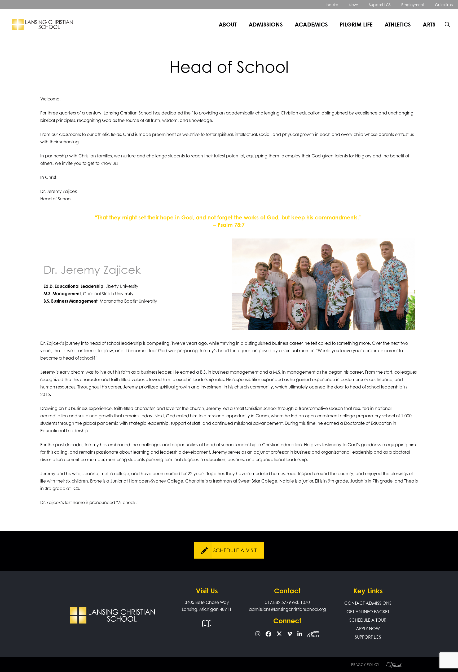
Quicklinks (444, 4)
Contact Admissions (367, 603)
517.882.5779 (278, 602)
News (353, 4)
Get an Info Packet (367, 611)
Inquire (332, 4)
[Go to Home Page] (42, 24)
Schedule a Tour (367, 620)
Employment (412, 4)
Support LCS (380, 4)
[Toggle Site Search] (447, 24)
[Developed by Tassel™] (391, 664)
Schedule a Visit (235, 550)
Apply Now (368, 628)
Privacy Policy (365, 664)
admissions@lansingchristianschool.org (287, 609)
